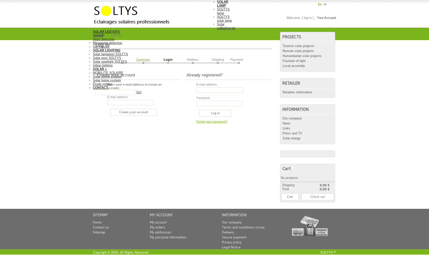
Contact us (101, 227)
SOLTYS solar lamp (224, 18)
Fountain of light (294, 61)
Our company (292, 118)
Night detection (103, 39)
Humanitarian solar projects (302, 56)
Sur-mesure (101, 47)
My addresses (160, 232)
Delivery (228, 232)
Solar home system (107, 80)
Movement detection (107, 43)
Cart (287, 168)
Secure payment (234, 237)
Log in (308, 18)
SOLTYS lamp (223, 11)
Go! (139, 92)
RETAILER (291, 83)
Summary (143, 59)
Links (286, 128)
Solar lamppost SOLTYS (110, 54)
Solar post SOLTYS (107, 58)
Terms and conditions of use (243, 227)
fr (325, 4)
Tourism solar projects (298, 46)
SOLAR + (100, 69)
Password (203, 98)
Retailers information (297, 92)
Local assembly (294, 66)
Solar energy (292, 138)
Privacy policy (231, 242)
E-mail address (117, 97)
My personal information (168, 237)
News (286, 123)
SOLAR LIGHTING (106, 50)
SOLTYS (326, 252)
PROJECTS (291, 36)
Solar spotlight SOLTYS (110, 61)
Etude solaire (102, 84)
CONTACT (100, 88)
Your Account (326, 18)
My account (158, 222)
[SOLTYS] (155, 13)
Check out (317, 197)
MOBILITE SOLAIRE (108, 73)
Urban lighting (102, 65)
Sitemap (99, 232)
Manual (98, 35)
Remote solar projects (298, 51)
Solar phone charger (107, 76)
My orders (157, 227)
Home (97, 222)
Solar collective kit (226, 26)
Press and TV (292, 133)
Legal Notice (231, 247)
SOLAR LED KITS (106, 32)
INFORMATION (295, 109)
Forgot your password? (211, 121)
